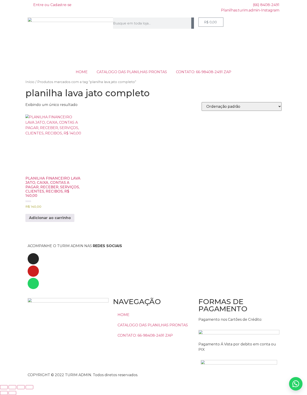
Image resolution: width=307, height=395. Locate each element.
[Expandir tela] (12, 387)
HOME (82, 72)
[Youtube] (33, 271)
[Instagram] (33, 258)
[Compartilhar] (21, 387)
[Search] (192, 23)
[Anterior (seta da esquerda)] (4, 393)
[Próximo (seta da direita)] (12, 393)
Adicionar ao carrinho (50, 218)
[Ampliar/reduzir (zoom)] (4, 387)
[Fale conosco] (296, 384)
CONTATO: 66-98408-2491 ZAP (203, 72)
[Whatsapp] (33, 283)
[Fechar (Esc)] (29, 387)
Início (29, 82)
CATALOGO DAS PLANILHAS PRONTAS (132, 72)
